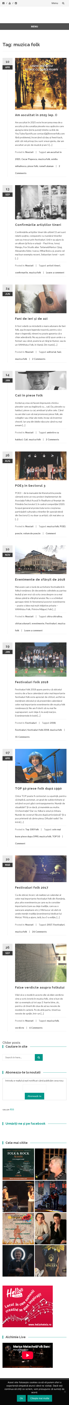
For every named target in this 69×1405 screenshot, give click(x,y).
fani (59, 352)
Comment (51, 533)
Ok (21, 1398)
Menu (55, 3)
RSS (12, 1109)
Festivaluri (51, 623)
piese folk (32, 166)
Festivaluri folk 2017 (31, 887)
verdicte (19, 1027)
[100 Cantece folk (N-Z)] (50, 1228)
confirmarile (21, 272)
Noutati (29, 152)
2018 (52, 723)
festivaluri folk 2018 (38, 730)
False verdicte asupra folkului (40, 987)
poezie (18, 533)
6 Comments (36, 1027)
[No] (64, 1391)
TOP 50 (56, 836)
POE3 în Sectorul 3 (30, 485)
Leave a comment (55, 272)
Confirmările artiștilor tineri (38, 224)
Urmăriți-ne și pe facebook (25, 1123)
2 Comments (38, 359)
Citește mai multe (39, 1398)
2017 (49, 924)
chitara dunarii (23, 623)
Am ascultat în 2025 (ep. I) (36, 115)
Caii (26, 439)
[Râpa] (50, 1196)
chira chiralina (54, 616)
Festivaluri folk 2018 (31, 682)
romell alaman (46, 166)
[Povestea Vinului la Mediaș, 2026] (50, 1261)
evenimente (38, 623)
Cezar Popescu (29, 159)
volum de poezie (32, 533)
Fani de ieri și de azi (31, 318)
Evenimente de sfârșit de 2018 (40, 579)
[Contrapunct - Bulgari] (18, 1261)
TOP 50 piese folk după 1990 (38, 788)
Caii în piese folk (29, 395)
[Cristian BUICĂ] (50, 1164)
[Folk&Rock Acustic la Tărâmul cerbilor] (18, 1164)
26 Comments (39, 931)
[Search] (39, 1057)
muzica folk (44, 159)
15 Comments (22, 737)
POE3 (62, 526)
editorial (51, 352)
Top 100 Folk (32, 829)
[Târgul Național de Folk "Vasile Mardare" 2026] (18, 1228)
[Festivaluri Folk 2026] (18, 1196)
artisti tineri (53, 265)
